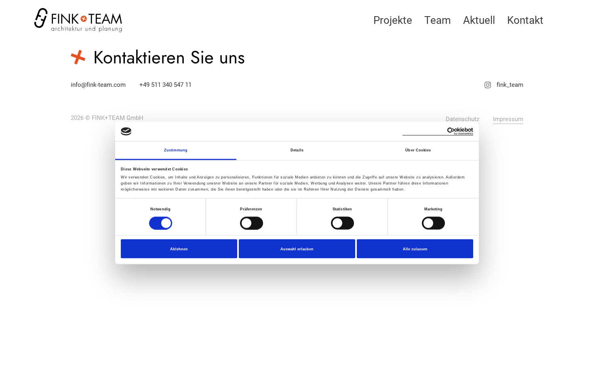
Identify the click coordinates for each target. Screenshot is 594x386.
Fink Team (78, 20)
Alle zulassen (415, 249)
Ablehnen (179, 249)
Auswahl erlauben (297, 249)
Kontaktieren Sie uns (169, 57)
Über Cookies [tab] (418, 150)
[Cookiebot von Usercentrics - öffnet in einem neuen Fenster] (437, 132)
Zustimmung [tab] (175, 150)
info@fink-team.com (98, 84)
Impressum (508, 119)
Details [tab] (297, 150)
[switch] (251, 222)
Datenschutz (462, 119)
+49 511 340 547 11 (165, 84)
